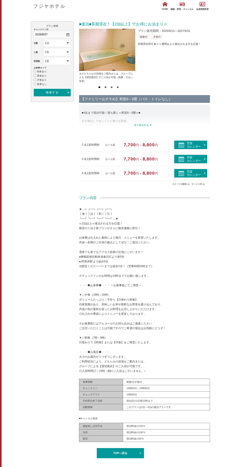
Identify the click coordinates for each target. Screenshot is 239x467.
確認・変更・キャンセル (182, 9)
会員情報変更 (202, 9)
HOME (165, 9)
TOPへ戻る (120, 453)
